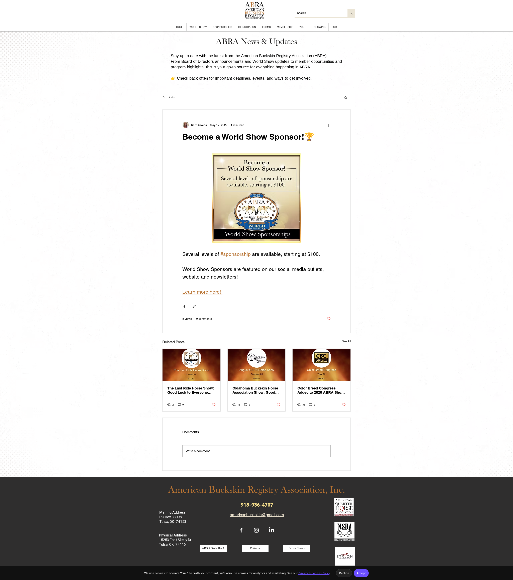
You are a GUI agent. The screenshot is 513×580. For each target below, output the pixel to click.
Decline (344, 573)
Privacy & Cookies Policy (314, 573)
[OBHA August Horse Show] (257, 365)
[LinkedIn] (272, 530)
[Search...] (351, 13)
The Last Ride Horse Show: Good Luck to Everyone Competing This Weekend (190, 390)
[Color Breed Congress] (321, 365)
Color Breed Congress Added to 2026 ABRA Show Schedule (320, 390)
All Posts (168, 97)
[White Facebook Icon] (241, 530)
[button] (345, 97)
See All (346, 341)
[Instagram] (256, 530)
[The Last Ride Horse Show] (191, 365)
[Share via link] (194, 306)
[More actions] (328, 125)
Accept (361, 573)
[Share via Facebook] (184, 306)
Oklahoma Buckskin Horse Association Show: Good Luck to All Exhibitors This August (255, 390)
